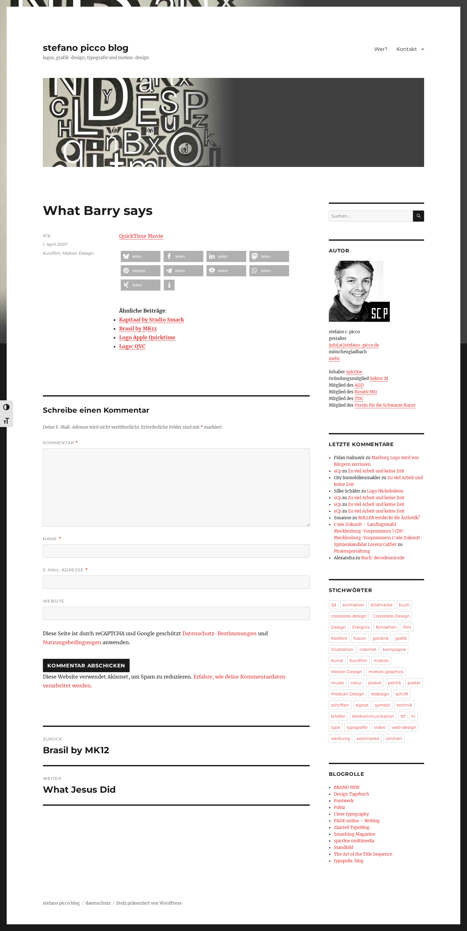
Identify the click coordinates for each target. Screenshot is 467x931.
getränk (381, 638)
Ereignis (360, 627)
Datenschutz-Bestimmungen (219, 633)
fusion (360, 638)
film (407, 627)
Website (53, 600)
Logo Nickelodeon (385, 491)
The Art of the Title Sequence (363, 854)
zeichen (394, 738)
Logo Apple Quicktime (147, 337)
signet (362, 704)
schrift (402, 693)
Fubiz (339, 807)
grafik (401, 638)
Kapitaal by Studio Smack (151, 319)
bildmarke (382, 604)
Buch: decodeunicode (382, 558)
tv (413, 716)
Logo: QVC (132, 346)
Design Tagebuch (351, 794)
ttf (403, 716)
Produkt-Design (347, 693)
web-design (404, 727)
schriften (340, 704)
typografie (357, 727)
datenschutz (98, 903)
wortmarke (367, 738)
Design (338, 627)
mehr (334, 358)
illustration (342, 649)
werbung (340, 738)
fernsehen (386, 627)
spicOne (354, 372)
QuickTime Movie (141, 236)
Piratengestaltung (352, 551)
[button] (140, 256)
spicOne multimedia (354, 841)
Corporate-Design (391, 615)
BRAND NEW (347, 787)
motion (381, 660)
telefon (338, 716)
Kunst (337, 660)
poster (414, 682)
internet (368, 649)
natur (356, 682)
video (379, 727)
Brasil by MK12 (138, 328)
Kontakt (406, 49)
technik (404, 704)
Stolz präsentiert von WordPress (149, 903)
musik (337, 682)
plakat (375, 682)
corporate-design (349, 615)
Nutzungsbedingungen (72, 642)
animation (353, 604)
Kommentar (60, 442)
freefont (339, 638)
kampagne (394, 649)
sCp (47, 235)
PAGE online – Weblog (357, 821)
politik (394, 682)
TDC (359, 398)
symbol (382, 704)
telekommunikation (373, 716)
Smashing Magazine (354, 834)
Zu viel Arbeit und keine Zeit (376, 471)
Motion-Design (78, 253)
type (335, 727)
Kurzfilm (52, 253)
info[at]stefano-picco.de (354, 345)
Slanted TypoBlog (351, 827)
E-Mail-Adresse (65, 570)
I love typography (351, 814)
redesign (380, 693)
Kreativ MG (366, 392)
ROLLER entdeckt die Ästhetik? (389, 518)
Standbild (343, 847)
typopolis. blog (348, 861)
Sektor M (379, 378)
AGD (359, 385)
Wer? (381, 49)
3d (333, 604)
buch (404, 604)
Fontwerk (344, 800)
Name (52, 538)
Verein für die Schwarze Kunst (385, 405)
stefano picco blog (86, 47)
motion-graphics (386, 671)
